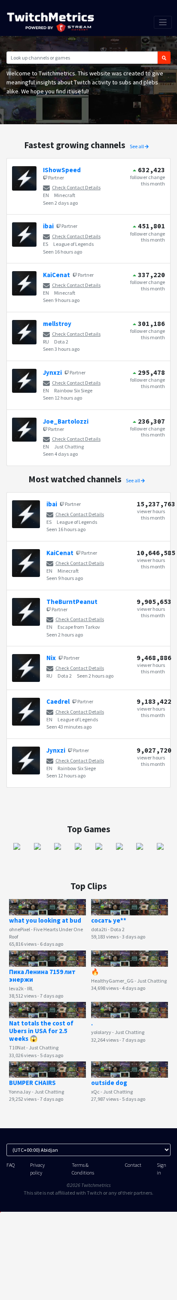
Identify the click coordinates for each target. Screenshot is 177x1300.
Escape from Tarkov (79, 627)
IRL (30, 988)
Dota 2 (61, 341)
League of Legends (73, 244)
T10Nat (17, 1047)
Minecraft (64, 195)
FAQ (10, 1165)
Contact (133, 1165)
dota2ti (99, 929)
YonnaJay (20, 1091)
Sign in (161, 1168)
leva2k (16, 988)
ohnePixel (19, 929)
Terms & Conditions (83, 1168)
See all (137, 146)
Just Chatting (69, 446)
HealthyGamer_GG (112, 980)
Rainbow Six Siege (73, 390)
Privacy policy (37, 1168)
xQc (95, 1091)
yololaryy (101, 1032)
